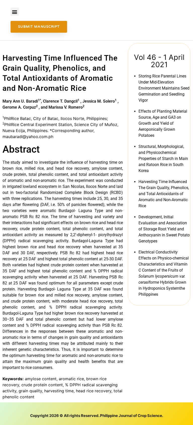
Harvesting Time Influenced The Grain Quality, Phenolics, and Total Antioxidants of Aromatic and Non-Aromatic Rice (163, 193)
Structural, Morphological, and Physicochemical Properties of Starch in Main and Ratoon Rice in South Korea (163, 158)
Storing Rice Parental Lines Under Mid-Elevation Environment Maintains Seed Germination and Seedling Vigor (163, 88)
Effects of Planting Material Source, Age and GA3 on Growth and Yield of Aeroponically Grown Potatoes (162, 123)
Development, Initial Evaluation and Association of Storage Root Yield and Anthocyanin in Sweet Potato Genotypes (164, 229)
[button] (15, 12)
